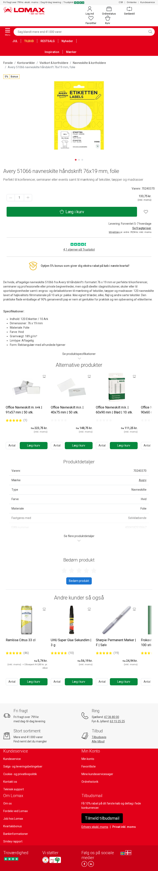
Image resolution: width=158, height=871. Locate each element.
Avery (142, 480)
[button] (11, 76)
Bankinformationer (15, 833)
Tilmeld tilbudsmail (102, 818)
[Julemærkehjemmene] (45, 860)
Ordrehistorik (89, 781)
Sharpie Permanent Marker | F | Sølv (116, 642)
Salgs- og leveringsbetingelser (22, 766)
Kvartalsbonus (12, 826)
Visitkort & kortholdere (54, 62)
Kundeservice (147, 2)
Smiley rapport (12, 841)
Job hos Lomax (13, 818)
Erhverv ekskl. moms (94, 826)
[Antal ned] (11, 197)
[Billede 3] (82, 160)
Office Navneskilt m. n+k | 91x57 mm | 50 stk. (24, 409)
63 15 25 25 (117, 721)
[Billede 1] (76, 160)
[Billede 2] (79, 160)
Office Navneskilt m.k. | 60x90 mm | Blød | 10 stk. (114, 409)
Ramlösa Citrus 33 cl (20, 640)
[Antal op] (28, 197)
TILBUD (29, 41)
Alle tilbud (98, 741)
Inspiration (52, 52)
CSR (121, 2)
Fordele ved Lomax (15, 811)
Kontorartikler (26, 62)
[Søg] (150, 32)
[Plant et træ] (55, 860)
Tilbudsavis (99, 737)
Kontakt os (10, 781)
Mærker (71, 52)
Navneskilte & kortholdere (89, 62)
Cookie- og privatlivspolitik (20, 774)
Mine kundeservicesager (97, 774)
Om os (7, 803)
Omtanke (131, 2)
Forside (8, 62)
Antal (11, 445)
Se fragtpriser (141, 228)
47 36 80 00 (111, 717)
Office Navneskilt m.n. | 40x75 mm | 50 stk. (67, 409)
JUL (14, 41)
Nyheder (67, 41)
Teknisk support (13, 789)
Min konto (87, 759)
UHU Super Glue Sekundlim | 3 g (71, 642)
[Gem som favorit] (44, 376)
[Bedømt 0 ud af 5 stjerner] (59, 420)
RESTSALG (48, 41)
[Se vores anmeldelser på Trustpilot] (11, 859)
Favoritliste (88, 766)
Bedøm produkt (79, 580)
